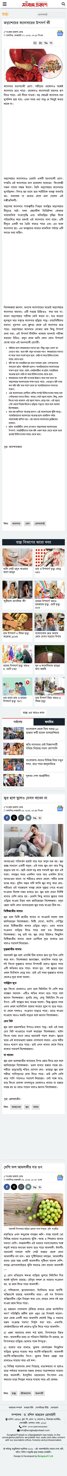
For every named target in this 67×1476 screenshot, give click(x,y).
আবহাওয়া (16, 1107)
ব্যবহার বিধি (28, 1407)
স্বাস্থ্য (14, 1393)
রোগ (27, 523)
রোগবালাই (40, 523)
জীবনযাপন (26, 1393)
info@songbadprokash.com (35, 1430)
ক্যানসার (16, 523)
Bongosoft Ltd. (45, 1456)
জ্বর (27, 1107)
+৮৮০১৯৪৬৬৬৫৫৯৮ (38, 1426)
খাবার (35, 1107)
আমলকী (39, 1393)
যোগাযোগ (54, 1407)
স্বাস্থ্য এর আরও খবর (33, 712)
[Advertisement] (33, 141)
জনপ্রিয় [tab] (49, 722)
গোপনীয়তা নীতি (41, 1407)
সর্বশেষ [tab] (18, 722)
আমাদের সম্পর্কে (15, 1407)
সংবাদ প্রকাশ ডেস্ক (14, 32)
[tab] (18, 721)
